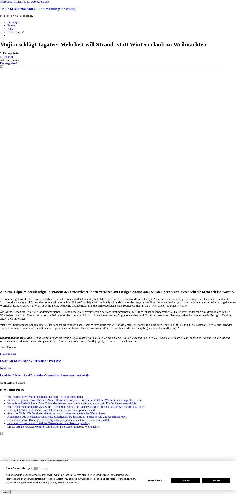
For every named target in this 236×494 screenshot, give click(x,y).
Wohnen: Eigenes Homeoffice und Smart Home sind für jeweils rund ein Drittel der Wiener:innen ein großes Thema (74, 400)
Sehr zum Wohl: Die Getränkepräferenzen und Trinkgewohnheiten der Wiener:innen (56, 413)
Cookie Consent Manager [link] (18, 468)
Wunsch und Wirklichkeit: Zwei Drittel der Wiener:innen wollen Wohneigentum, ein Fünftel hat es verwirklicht (71, 403)
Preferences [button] (72, 482)
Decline (186, 480)
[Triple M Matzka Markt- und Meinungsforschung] (24, 1)
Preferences (155, 480)
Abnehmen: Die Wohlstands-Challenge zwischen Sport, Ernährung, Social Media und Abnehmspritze (66, 416)
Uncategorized (8, 63)
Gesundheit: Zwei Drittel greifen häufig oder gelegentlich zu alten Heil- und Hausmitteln (58, 420)
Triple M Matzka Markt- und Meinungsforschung (38, 9)
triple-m (8, 56)
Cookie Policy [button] (128, 479)
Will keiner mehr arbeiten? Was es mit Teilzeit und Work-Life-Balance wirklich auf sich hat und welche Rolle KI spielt (76, 406)
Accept (216, 480)
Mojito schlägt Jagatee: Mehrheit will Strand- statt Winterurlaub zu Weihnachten (53, 426)
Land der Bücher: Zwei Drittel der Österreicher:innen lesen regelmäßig (48, 423)
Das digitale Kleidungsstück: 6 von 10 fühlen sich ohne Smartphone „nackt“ (51, 410)
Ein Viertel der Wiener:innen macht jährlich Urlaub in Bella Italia (45, 396)
